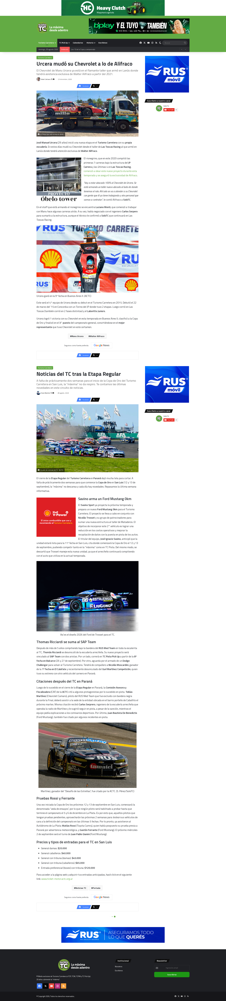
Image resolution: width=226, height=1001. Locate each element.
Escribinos (102, 42)
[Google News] (101, 345)
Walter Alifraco (97, 336)
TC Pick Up (63, 42)
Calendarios (78, 42)
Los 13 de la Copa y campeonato (83, 49)
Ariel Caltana (45, 79)
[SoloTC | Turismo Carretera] (52, 27)
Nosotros (118, 966)
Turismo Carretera (46, 42)
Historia (90, 42)
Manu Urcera (77, 336)
